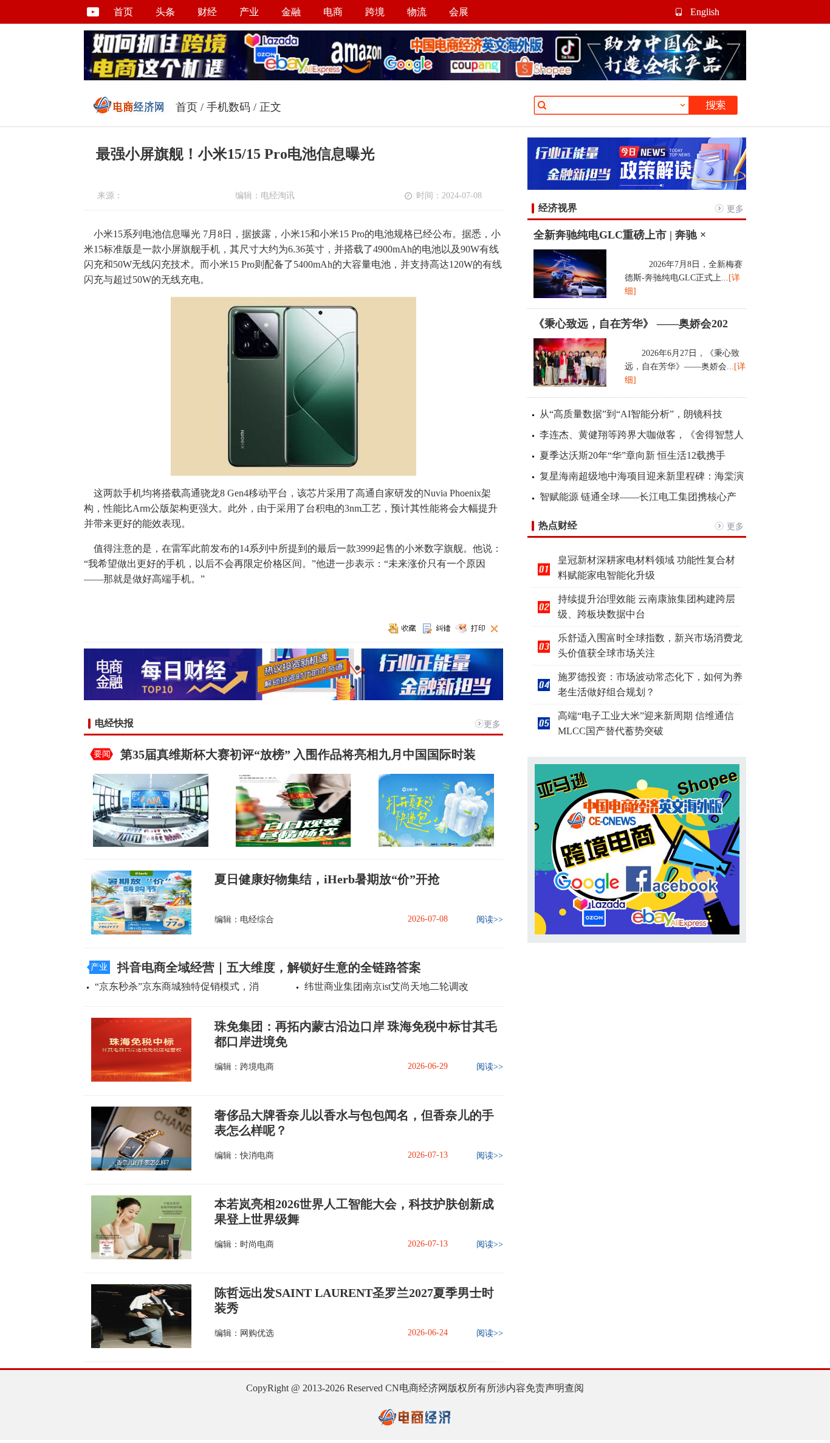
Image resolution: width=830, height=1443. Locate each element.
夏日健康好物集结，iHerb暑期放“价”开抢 (327, 879)
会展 (458, 12)
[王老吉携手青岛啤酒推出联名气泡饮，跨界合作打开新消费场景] (293, 844)
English (704, 12)
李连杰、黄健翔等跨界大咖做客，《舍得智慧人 (642, 434)
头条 (165, 12)
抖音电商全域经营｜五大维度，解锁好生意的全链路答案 (269, 967)
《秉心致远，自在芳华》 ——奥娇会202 (630, 324)
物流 (417, 12)
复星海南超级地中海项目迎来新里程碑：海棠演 (642, 476)
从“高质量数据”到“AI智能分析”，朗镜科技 (631, 414)
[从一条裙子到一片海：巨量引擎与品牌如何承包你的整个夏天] (436, 844)
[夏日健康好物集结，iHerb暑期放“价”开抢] (137, 931)
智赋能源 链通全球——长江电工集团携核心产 (638, 497)
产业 (249, 12)
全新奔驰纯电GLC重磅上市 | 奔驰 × (619, 235)
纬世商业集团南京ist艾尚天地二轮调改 (386, 986)
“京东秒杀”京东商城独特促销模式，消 (177, 986)
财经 (207, 12)
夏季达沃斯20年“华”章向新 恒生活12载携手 (632, 455)
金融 (291, 12)
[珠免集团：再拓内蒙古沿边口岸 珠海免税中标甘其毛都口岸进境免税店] (137, 1078)
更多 (492, 724)
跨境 (375, 12)
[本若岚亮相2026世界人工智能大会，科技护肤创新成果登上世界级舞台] (137, 1256)
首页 (123, 12)
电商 (333, 12)
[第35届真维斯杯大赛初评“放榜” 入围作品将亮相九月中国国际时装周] (150, 844)
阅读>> (489, 919)
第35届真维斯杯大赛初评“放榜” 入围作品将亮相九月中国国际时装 (298, 754)
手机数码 (228, 107)
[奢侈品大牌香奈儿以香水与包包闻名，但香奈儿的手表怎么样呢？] (137, 1167)
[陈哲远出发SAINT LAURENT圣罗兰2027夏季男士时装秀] (137, 1345)
